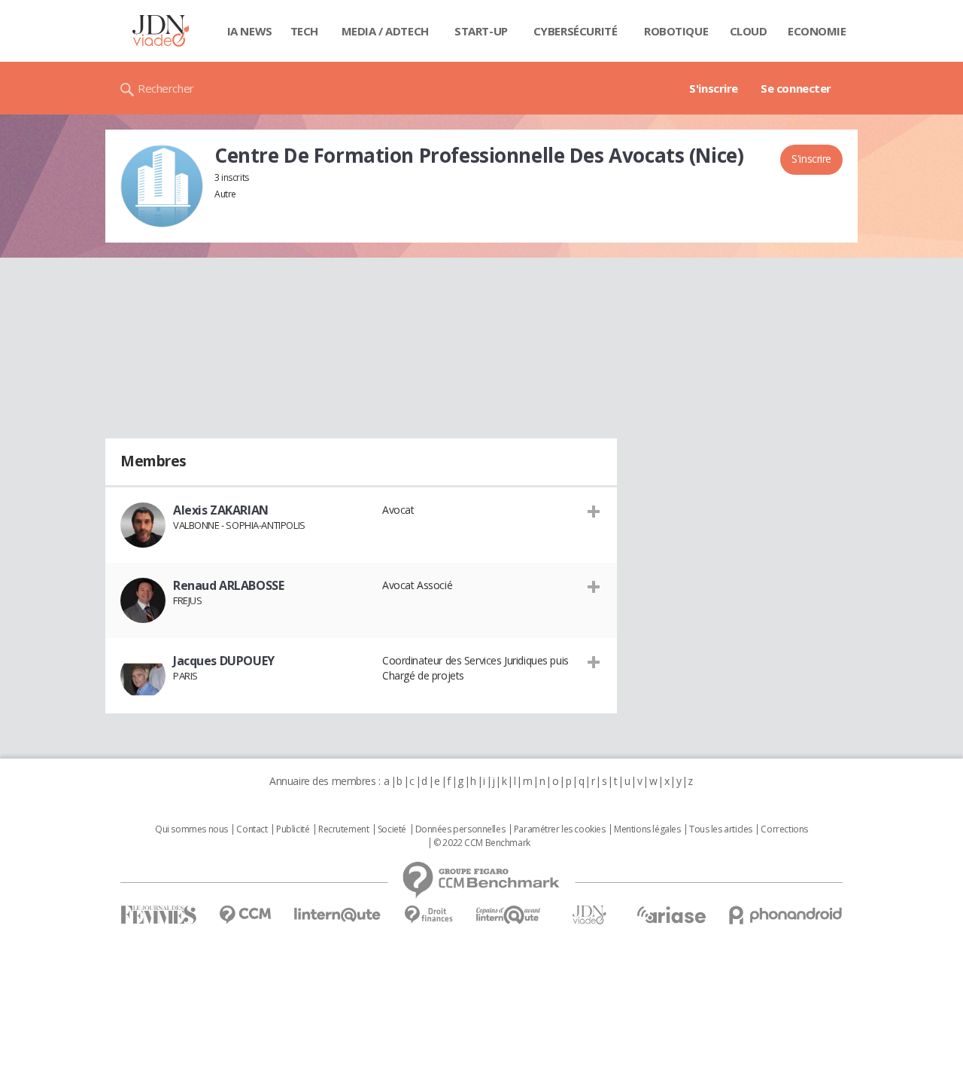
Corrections (784, 829)
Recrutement (343, 829)
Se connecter (796, 88)
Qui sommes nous (191, 829)
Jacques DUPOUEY (224, 660)
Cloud (748, 30)
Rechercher (166, 88)
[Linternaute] (337, 915)
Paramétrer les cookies (560, 829)
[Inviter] (594, 510)
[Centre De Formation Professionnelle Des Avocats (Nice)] (161, 186)
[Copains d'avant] (509, 915)
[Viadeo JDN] (589, 915)
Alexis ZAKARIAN (221, 510)
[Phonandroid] (786, 915)
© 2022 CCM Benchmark (481, 843)
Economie (817, 30)
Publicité (292, 829)
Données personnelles (460, 829)
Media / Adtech (385, 30)
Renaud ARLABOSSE (228, 585)
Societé (392, 829)
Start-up (481, 30)
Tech (304, 30)
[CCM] (245, 915)
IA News (249, 30)
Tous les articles (720, 829)
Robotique (676, 30)
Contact (251, 829)
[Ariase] (671, 914)
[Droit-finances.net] (428, 915)
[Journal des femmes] (158, 915)
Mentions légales (647, 829)
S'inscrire (713, 88)
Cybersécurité (575, 30)
